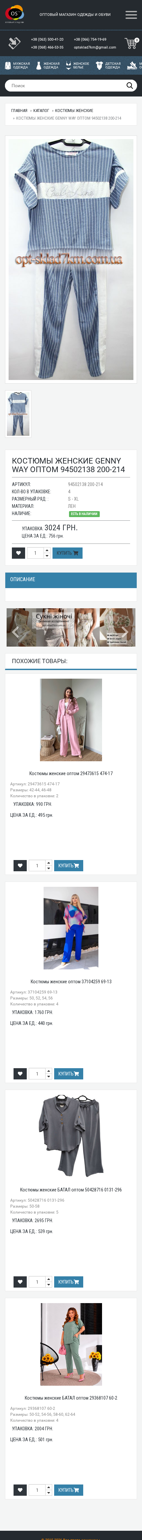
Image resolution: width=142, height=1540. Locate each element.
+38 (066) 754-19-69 (90, 39)
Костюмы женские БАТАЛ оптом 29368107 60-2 (71, 1398)
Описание (22, 579)
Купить (65, 553)
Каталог (41, 110)
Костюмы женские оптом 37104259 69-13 (71, 981)
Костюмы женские (74, 110)
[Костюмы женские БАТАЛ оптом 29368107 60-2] (71, 1344)
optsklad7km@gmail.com (95, 47)
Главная (19, 110)
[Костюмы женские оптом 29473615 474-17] (71, 720)
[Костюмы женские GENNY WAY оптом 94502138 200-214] (71, 259)
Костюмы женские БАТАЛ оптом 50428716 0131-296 (71, 1189)
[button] (16, 627)
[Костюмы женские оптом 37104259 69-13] (71, 928)
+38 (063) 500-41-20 (47, 39)
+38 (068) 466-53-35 (47, 47)
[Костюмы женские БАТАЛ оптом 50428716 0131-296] (71, 1136)
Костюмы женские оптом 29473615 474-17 (71, 773)
